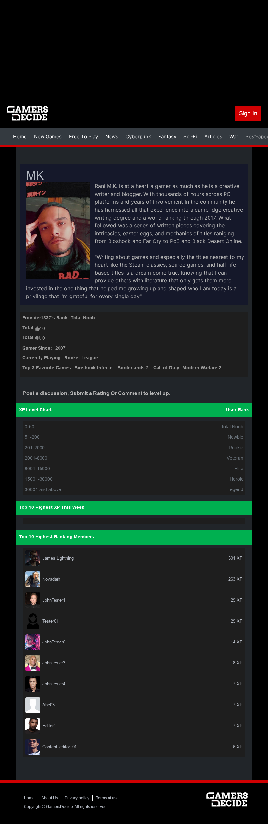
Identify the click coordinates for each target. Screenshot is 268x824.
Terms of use (107, 798)
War (233, 136)
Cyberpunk (138, 136)
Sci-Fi (190, 136)
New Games (48, 136)
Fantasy (167, 136)
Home (20, 136)
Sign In (248, 113)
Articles (213, 136)
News (111, 136)
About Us (50, 798)
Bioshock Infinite (94, 368)
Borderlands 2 (133, 368)
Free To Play (83, 136)
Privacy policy (77, 798)
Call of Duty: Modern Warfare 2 (187, 368)
